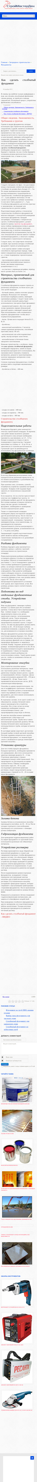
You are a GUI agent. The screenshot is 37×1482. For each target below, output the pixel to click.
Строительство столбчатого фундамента (16, 111)
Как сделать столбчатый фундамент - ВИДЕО (18, 114)
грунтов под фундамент (23, 224)
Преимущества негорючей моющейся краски (15, 1103)
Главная (4, 62)
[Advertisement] (18, 38)
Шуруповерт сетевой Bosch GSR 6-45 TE (13, 1307)
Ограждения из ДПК (7, 1227)
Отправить (5, 1064)
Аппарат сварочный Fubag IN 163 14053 (12, 1344)
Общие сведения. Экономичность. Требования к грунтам (18, 108)
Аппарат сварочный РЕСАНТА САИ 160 (12, 1385)
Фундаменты (6, 65)
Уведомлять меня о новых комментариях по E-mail (19, 1066)
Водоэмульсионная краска (9, 1165)
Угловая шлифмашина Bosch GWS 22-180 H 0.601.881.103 (16, 1410)
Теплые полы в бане (7, 1133)
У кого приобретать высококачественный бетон (16, 1219)
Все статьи (6, 997)
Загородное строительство (19, 62)
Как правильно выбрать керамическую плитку (15, 1266)
